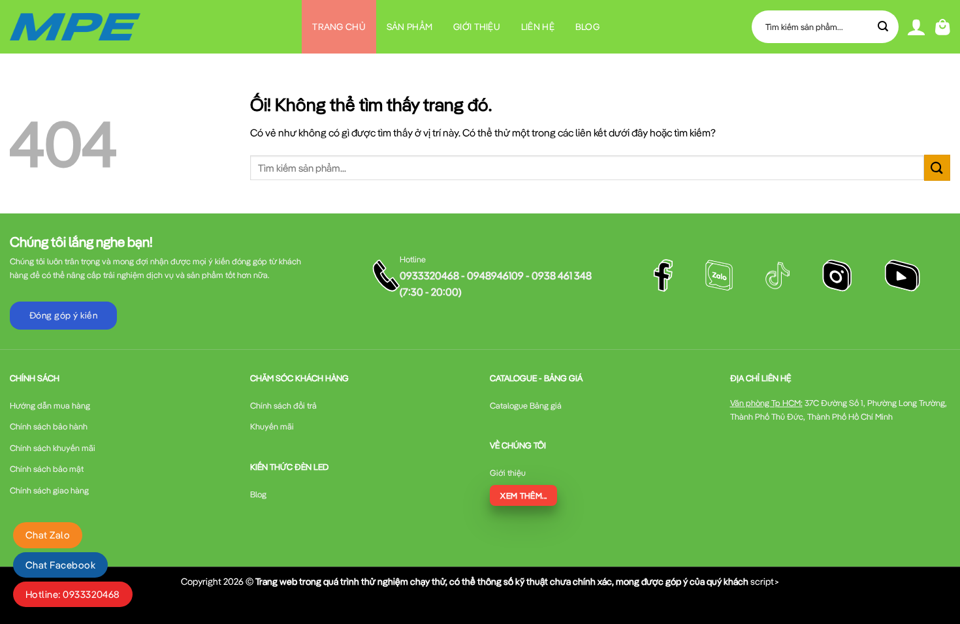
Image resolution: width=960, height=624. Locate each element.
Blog (587, 27)
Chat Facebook (60, 565)
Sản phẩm (409, 27)
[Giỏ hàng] (942, 27)
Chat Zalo (47, 535)
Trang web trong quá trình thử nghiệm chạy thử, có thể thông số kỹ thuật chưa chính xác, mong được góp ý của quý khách (501, 581)
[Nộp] (883, 27)
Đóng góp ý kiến (63, 315)
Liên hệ (537, 27)
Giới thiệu (476, 27)
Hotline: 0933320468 (72, 594)
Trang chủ (339, 27)
